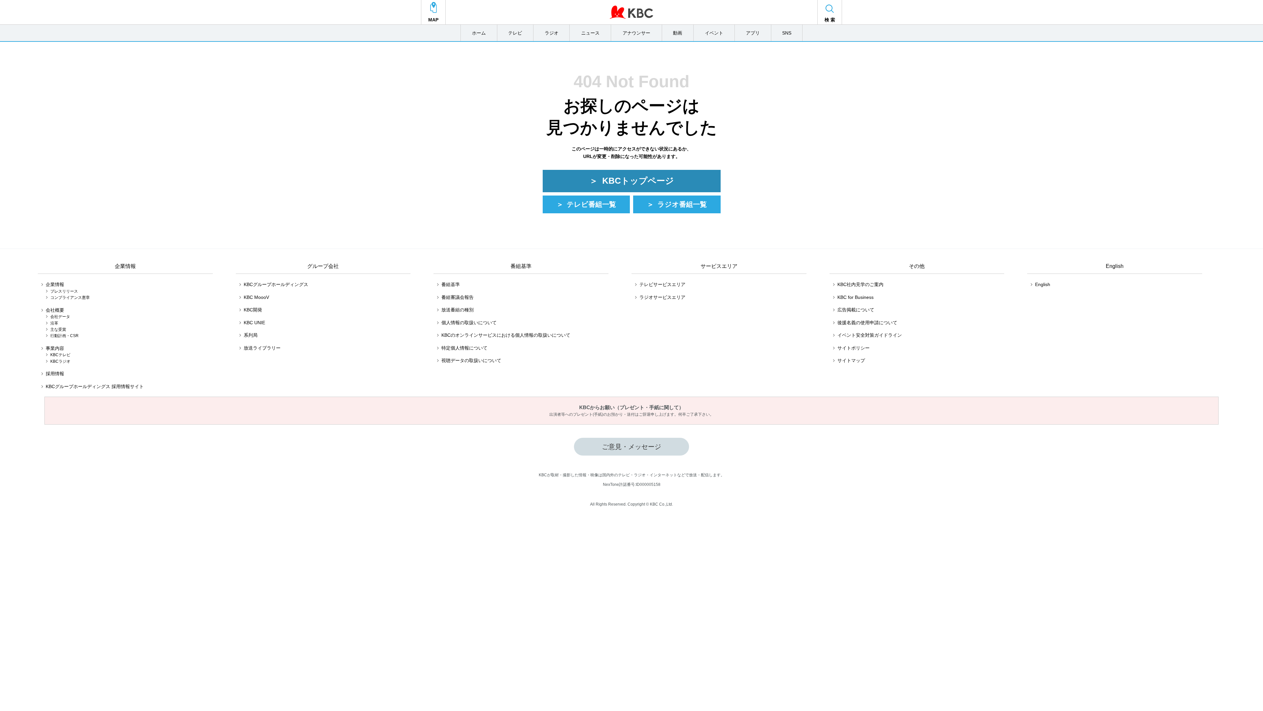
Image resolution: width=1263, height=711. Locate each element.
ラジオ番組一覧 (682, 204)
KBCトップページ (638, 181)
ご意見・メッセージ (631, 446)
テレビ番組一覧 (591, 204)
